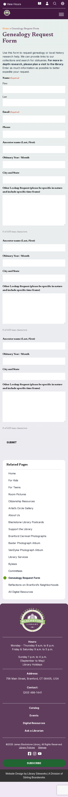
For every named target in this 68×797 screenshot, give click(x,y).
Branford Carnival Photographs (27, 536)
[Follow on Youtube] (40, 754)
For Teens (14, 487)
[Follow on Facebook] (29, 754)
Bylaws (12, 564)
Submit (12, 442)
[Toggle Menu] (61, 14)
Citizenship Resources (21, 501)
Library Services (18, 557)
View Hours (14, 4)
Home (6, 28)
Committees (15, 570)
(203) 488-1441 (32, 692)
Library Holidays (32, 664)
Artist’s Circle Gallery (20, 508)
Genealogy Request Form (24, 577)
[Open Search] (54, 3)
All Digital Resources (20, 591)
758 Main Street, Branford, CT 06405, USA (32, 678)
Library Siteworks (37, 773)
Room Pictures (17, 494)
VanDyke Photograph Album (25, 550)
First (5, 83)
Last (5, 97)
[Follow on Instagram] (35, 754)
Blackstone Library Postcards (26, 522)
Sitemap (42, 747)
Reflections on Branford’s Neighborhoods (33, 584)
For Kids (13, 480)
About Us (14, 515)
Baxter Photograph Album (24, 543)
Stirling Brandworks (34, 777)
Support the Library (20, 529)
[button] (34, 763)
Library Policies (27, 747)
